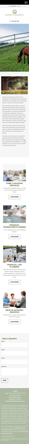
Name (3, 341)
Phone (3, 358)
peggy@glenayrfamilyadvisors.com (15, 401)
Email (2, 349)
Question (3, 366)
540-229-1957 (15, 21)
